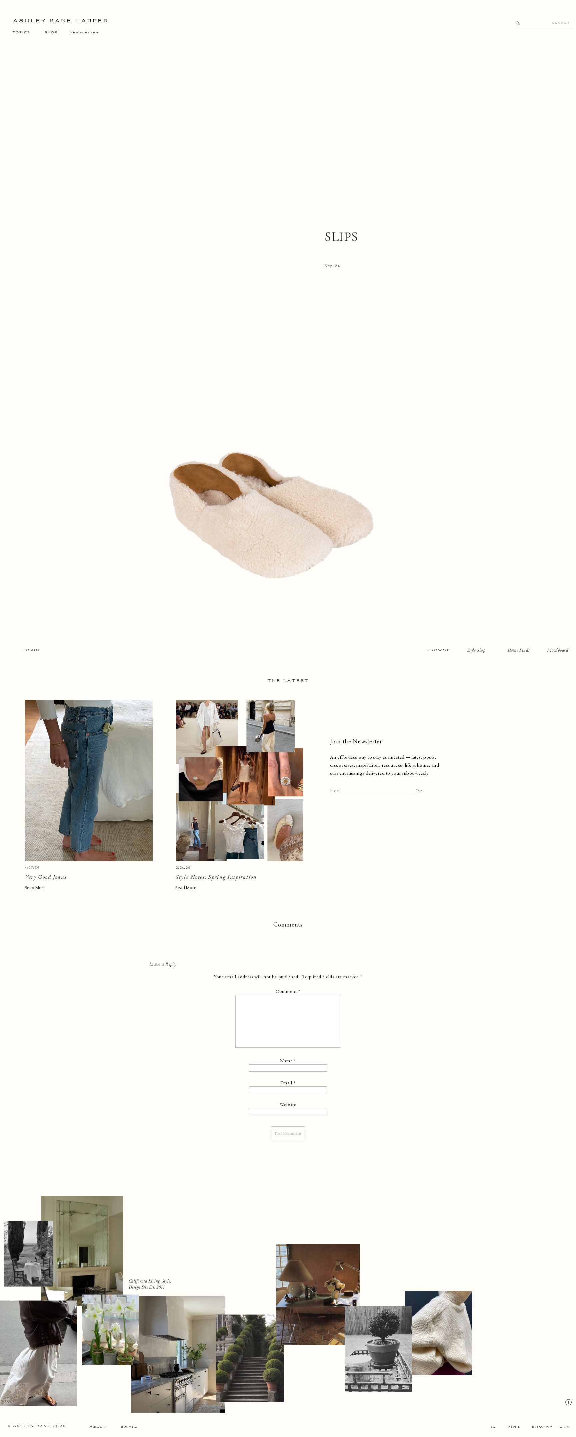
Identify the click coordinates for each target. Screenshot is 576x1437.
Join (419, 790)
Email (288, 1083)
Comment (288, 991)
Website (288, 1104)
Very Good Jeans (46, 876)
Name (288, 1061)
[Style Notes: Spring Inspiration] (239, 780)
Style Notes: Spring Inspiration (216, 876)
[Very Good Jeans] (89, 780)
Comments (288, 924)
